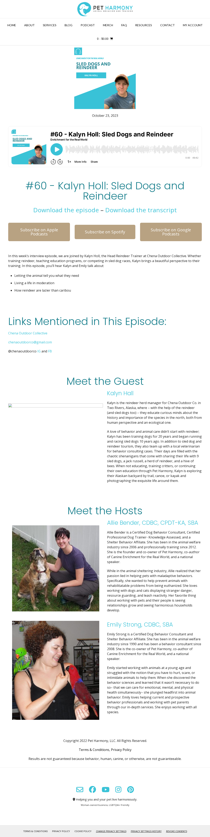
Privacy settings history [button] (146, 831)
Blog (68, 25)
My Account (193, 25)
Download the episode (66, 210)
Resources (143, 25)
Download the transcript (141, 210)
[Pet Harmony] (105, 9)
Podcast (88, 25)
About (29, 25)
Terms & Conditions (94, 749)
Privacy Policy (121, 749)
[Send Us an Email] (79, 789)
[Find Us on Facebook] (92, 789)
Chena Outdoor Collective (27, 333)
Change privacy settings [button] (111, 831)
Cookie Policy (82, 831)
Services (49, 25)
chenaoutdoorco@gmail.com (30, 342)
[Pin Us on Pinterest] (130, 789)
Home (11, 25)
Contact (167, 25)
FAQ (124, 25)
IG (39, 351)
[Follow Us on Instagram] (118, 789)
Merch (108, 25)
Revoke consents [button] (176, 831)
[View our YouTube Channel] (106, 789)
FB (50, 351)
